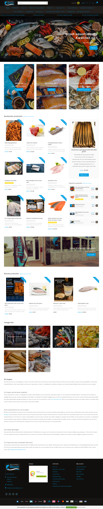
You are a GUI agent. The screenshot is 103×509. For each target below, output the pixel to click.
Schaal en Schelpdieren (87, 8)
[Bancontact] (67, 501)
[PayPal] (72, 501)
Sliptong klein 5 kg (83, 303)
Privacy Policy (56, 474)
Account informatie (81, 467)
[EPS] (36, 501)
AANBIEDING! (15, 8)
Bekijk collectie (28, 116)
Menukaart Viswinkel (83, 11)
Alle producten (80, 479)
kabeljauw (6, 414)
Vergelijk (78, 476)
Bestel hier (19, 89)
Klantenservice (56, 481)
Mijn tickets (79, 471)
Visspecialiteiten (72, 8)
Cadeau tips (39, 11)
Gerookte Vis (60, 8)
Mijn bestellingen (80, 469)
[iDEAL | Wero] (45, 501)
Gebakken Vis (71, 11)
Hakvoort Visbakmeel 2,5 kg (34, 218)
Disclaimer (55, 471)
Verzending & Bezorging (59, 479)
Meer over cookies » (81, 507)
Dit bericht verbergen (71, 507)
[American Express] (17, 501)
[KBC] (49, 501)
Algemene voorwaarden (59, 469)
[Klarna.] (54, 501)
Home (8, 8)
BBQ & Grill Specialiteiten (37, 8)
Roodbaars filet (52, 180)
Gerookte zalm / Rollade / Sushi (55, 11)
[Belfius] (27, 501)
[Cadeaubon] (40, 501)
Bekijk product (84, 175)
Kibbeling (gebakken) (11, 143)
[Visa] (81, 501)
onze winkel (91, 254)
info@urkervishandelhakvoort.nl (15, 488)
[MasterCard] (63, 501)
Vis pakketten (30, 11)
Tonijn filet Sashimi (31, 143)
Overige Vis (50, 8)
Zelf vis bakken (18, 11)
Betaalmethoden (57, 476)
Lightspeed (58, 505)
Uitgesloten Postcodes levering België (62, 486)
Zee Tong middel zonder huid (13, 218)
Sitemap (55, 483)
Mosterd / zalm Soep (59, 303)
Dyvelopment (70, 505)
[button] (1, 39)
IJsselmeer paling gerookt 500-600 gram (84, 150)
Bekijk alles (87, 183)
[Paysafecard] (76, 501)
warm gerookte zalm (56, 399)
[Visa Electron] (85, 501)
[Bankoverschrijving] (22, 501)
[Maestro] (58, 501)
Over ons (55, 467)
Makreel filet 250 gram (35, 303)
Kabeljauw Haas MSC (10, 180)
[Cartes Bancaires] (31, 501)
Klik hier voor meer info (84, 89)
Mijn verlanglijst (80, 474)
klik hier (93, 48)
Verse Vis (24, 8)
